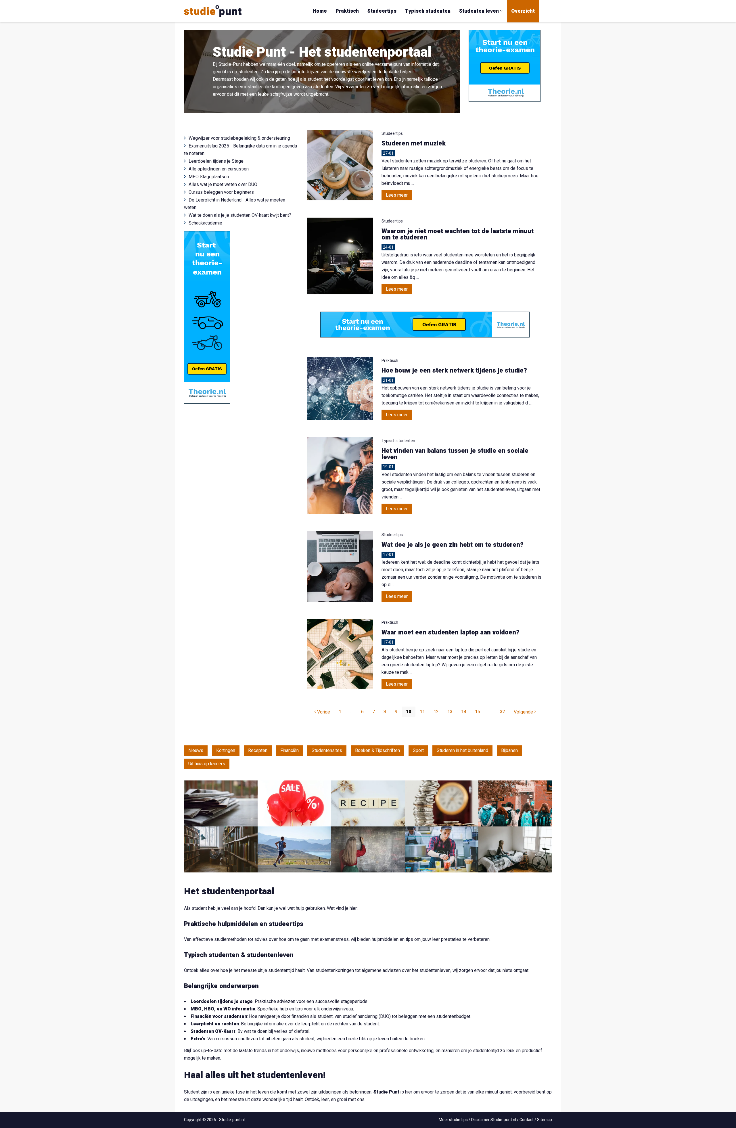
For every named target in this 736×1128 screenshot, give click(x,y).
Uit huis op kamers (206, 763)
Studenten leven (479, 11)
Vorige (323, 712)
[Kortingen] (294, 803)
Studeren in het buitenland (462, 750)
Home (320, 11)
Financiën (289, 750)
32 (502, 711)
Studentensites (327, 750)
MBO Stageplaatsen (209, 176)
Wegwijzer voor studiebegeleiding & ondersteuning (239, 138)
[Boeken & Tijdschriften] (221, 849)
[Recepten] (368, 803)
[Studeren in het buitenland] (368, 849)
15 (477, 711)
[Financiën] (441, 803)
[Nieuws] (221, 803)
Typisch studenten (428, 11)
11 (422, 711)
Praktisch (347, 11)
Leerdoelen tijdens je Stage (216, 161)
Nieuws (195, 750)
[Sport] (294, 849)
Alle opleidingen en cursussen (219, 169)
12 (436, 711)
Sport (418, 750)
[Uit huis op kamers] (515, 849)
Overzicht (523, 11)
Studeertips (381, 11)
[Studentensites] (515, 803)
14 (463, 711)
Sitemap (544, 1120)
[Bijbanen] (441, 849)
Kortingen (225, 750)
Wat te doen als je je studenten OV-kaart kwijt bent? (240, 215)
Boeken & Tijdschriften (377, 750)
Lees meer (397, 195)
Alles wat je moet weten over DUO (223, 184)
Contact (527, 1120)
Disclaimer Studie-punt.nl (493, 1120)
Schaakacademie (205, 223)
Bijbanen (509, 750)
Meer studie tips (453, 1120)
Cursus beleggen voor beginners (221, 192)
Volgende (524, 712)
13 (450, 711)
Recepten (257, 750)
